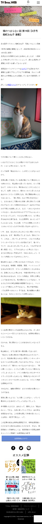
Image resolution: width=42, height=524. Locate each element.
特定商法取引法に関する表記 (14, 512)
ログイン (28, 4)
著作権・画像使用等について (21, 509)
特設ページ (12, 84)
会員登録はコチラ (21, 438)
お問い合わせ (32, 512)
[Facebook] (13, 448)
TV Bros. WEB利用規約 (12, 506)
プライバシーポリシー (30, 506)
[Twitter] (21, 448)
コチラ (24, 68)
